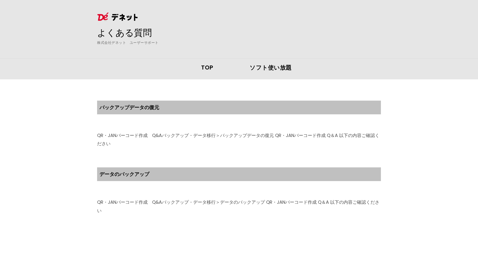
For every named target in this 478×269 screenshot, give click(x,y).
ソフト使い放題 (271, 67)
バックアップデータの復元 (129, 107)
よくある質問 (124, 33)
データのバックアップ (124, 174)
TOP (207, 67)
